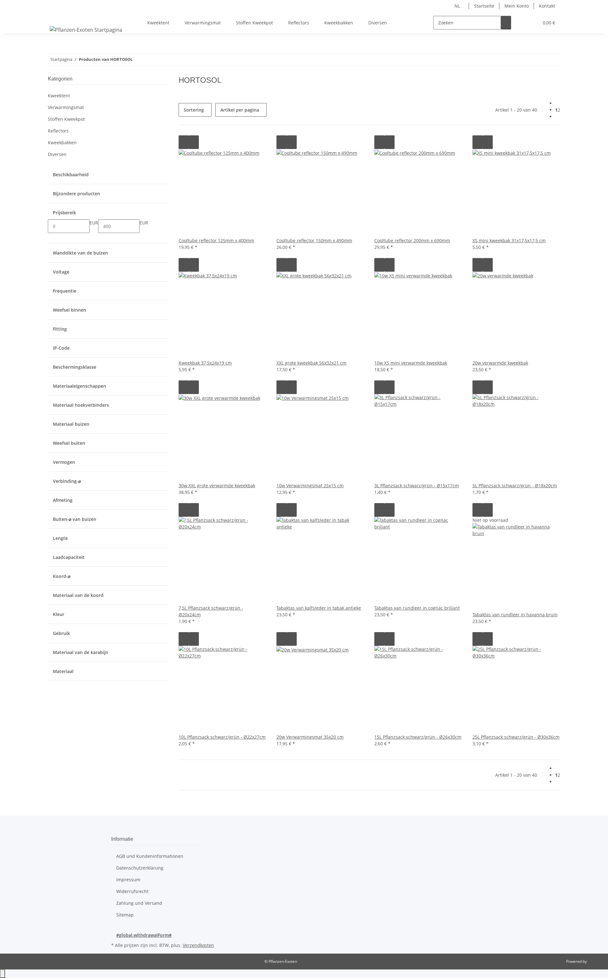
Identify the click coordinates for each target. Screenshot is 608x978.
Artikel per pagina (239, 110)
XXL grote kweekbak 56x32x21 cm (311, 363)
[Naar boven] (2, 973)
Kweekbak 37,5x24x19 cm (205, 363)
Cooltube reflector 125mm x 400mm (216, 240)
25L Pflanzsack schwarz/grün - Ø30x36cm (516, 737)
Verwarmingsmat (66, 107)
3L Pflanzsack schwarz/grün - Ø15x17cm (416, 486)
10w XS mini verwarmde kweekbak (410, 363)
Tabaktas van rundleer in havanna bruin (515, 615)
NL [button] (457, 6)
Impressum (128, 880)
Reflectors (58, 131)
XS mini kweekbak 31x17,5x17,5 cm (509, 240)
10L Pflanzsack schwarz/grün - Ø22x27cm (222, 737)
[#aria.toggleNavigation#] (56, 17)
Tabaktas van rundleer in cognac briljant (417, 608)
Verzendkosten (198, 945)
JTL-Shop (595, 961)
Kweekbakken (62, 142)
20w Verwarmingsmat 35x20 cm (310, 737)
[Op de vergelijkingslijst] (184, 142)
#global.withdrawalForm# (144, 935)
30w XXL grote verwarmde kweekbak (217, 486)
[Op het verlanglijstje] (194, 142)
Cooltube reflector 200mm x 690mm (412, 240)
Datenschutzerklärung (139, 868)
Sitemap (125, 915)
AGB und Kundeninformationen (149, 856)
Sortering (194, 110)
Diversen (57, 154)
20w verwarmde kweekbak (500, 363)
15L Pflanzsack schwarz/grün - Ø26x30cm (417, 737)
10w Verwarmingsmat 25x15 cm (310, 486)
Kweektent (59, 96)
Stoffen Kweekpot (66, 119)
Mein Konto (516, 6)
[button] (521, 23)
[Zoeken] (506, 22)
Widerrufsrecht (132, 891)
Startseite (484, 6)
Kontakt (547, 6)
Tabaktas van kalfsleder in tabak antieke (318, 608)
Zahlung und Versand (139, 903)
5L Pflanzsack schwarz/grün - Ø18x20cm (514, 486)
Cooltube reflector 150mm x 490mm (314, 240)
